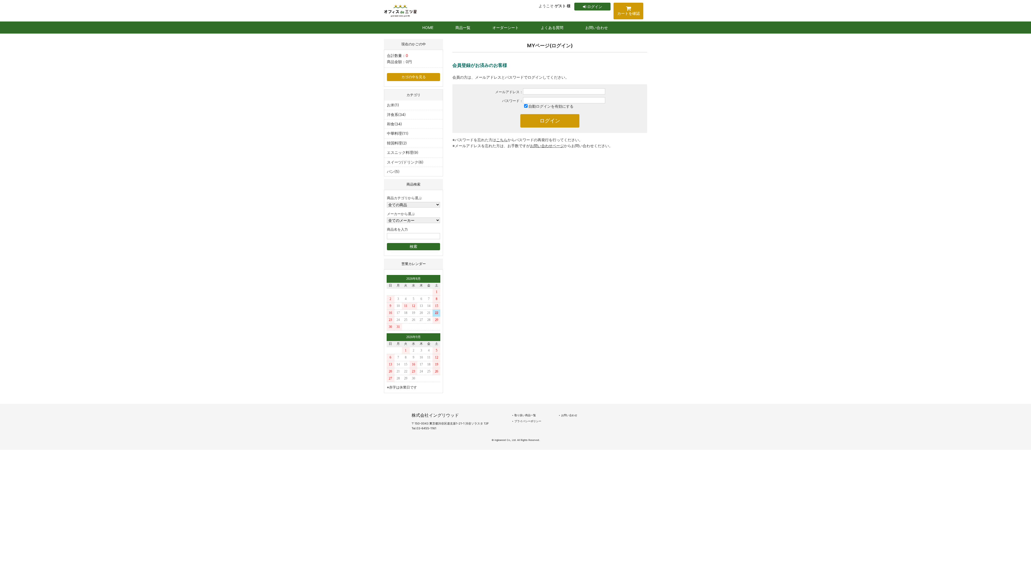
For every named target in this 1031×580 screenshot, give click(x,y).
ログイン (594, 6)
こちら (501, 139)
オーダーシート (505, 27)
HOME (427, 27)
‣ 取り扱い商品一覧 (524, 415)
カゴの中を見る (413, 77)
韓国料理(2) (397, 143)
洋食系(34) (396, 114)
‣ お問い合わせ (568, 415)
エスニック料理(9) (402, 152)
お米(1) (393, 105)
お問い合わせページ (547, 145)
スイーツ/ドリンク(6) (405, 162)
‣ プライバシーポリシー (526, 421)
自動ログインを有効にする (550, 106)
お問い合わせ (596, 27)
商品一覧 (462, 27)
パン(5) (393, 171)
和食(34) (394, 124)
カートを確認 (628, 13)
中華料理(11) (397, 133)
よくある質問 (552, 27)
